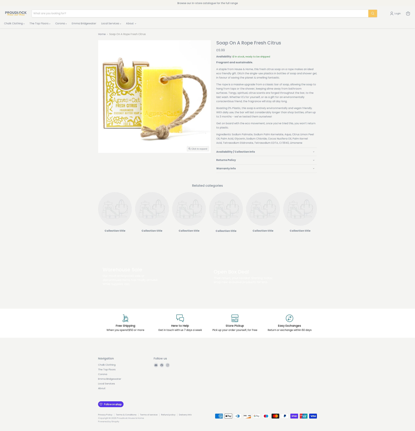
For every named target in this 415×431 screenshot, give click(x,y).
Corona (60, 23)
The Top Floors (39, 23)
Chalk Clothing (13, 23)
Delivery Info (185, 414)
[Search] (372, 13)
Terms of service (149, 414)
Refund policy (168, 414)
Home (102, 34)
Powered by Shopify (108, 421)
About (130, 23)
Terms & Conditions (126, 414)
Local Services (110, 23)
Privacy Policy (105, 414)
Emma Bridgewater (84, 23)
